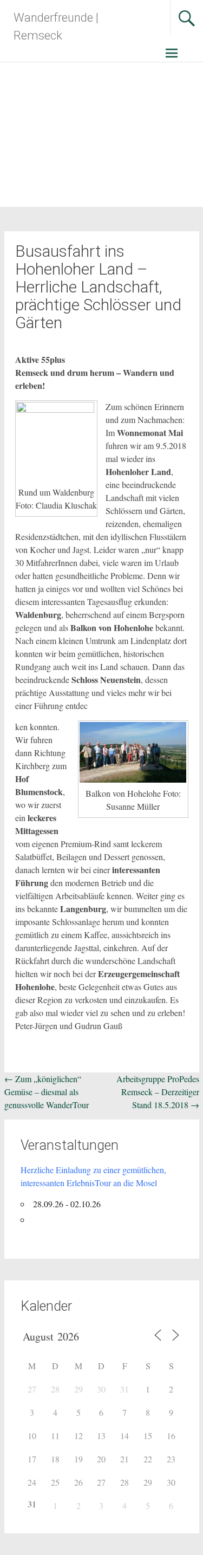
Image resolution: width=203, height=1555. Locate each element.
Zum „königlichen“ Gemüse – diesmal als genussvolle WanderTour (46, 1091)
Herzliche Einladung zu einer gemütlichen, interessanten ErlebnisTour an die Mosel (93, 1176)
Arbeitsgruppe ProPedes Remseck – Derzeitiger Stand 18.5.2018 (157, 1091)
